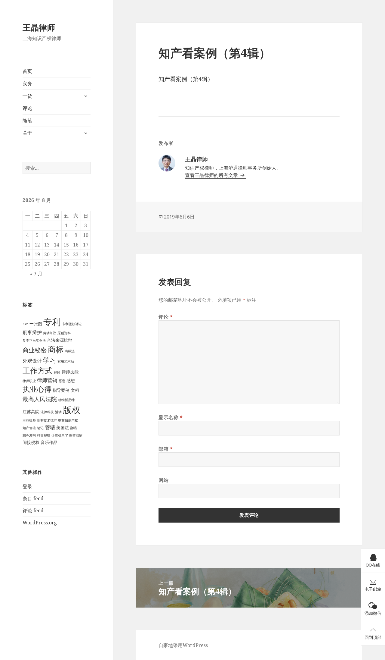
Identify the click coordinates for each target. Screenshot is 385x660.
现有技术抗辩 (47, 420)
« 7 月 (36, 273)
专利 (52, 322)
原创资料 (64, 333)
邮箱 (166, 448)
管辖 (50, 427)
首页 (27, 71)
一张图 (35, 323)
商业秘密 (35, 350)
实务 (27, 83)
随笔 (27, 120)
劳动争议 (49, 333)
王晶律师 (39, 27)
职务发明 (29, 435)
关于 (27, 133)
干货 (27, 96)
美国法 (62, 427)
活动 (58, 412)
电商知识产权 (68, 420)
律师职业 (29, 381)
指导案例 (61, 390)
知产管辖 (29, 428)
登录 (27, 486)
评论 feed (33, 510)
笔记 (40, 428)
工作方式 (38, 371)
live (25, 324)
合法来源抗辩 (59, 340)
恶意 (62, 381)
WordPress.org (40, 522)
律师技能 (70, 372)
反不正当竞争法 (34, 340)
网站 (163, 480)
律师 (57, 372)
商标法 (70, 351)
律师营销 (47, 380)
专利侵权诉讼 (72, 324)
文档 (75, 390)
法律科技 (47, 412)
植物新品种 (66, 400)
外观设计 (32, 360)
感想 (70, 380)
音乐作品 (49, 442)
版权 (71, 410)
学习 (49, 360)
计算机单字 (59, 435)
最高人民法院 (40, 399)
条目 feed (33, 498)
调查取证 (75, 435)
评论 (27, 108)
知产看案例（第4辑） (186, 79)
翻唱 (73, 428)
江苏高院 (31, 411)
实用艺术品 (65, 361)
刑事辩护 (32, 332)
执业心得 (37, 389)
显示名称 (171, 417)
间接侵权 (31, 442)
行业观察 (43, 435)
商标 (55, 349)
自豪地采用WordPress (183, 645)
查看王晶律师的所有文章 (212, 175)
